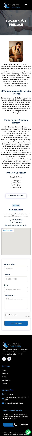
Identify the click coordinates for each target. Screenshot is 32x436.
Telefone (7, 275)
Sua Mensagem (9, 295)
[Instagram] (9, 359)
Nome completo (9, 264)
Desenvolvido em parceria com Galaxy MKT (16, 435)
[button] (26, 5)
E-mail (6, 285)
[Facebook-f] (4, 359)
